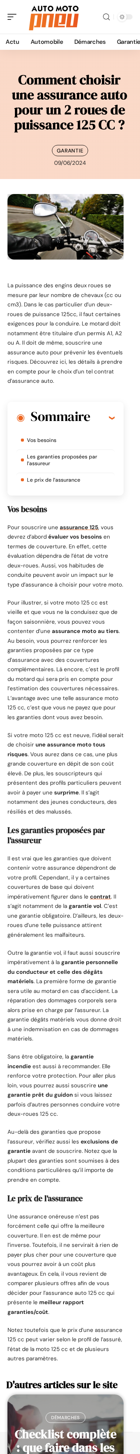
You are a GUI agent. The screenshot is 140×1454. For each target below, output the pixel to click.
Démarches (65, 1418)
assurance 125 (79, 527)
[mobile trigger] (13, 17)
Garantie (70, 150)
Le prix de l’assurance (53, 479)
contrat (100, 896)
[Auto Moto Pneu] (53, 17)
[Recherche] (106, 17)
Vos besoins (41, 440)
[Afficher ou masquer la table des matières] (102, 417)
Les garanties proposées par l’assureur (62, 460)
